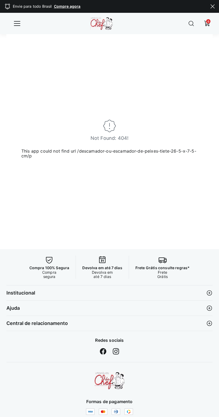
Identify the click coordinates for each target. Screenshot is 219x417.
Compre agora (67, 6)
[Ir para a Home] (105, 23)
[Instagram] (116, 351)
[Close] (212, 6)
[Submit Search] (191, 23)
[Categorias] (17, 23)
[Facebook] (103, 351)
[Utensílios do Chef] (109, 380)
